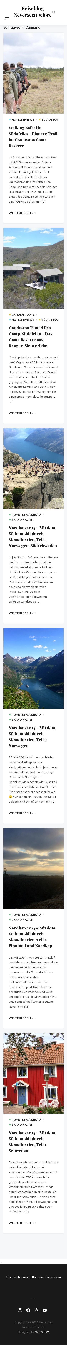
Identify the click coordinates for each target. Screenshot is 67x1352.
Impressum (53, 1277)
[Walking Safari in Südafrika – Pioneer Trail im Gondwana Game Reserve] (33, 73)
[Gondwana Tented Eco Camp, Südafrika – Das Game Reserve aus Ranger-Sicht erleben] (33, 268)
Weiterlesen (20, 212)
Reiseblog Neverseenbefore (33, 11)
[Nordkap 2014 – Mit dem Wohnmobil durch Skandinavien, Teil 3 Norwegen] (33, 668)
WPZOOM (42, 1332)
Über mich (13, 1277)
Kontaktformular (33, 1277)
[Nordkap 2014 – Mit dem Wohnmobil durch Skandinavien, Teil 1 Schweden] (33, 1073)
